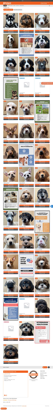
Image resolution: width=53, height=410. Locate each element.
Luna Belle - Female (39, 292)
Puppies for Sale (10, 5)
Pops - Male (6, 292)
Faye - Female (38, 49)
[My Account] (49, 6)
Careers (14, 5)
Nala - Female (7, 249)
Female (21, 292)
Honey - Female (7, 49)
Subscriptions (22, 5)
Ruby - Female (38, 159)
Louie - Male (22, 182)
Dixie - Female (22, 226)
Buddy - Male (7, 226)
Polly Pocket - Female (8, 72)
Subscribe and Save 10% (27, 0)
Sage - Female (22, 336)
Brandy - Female (7, 336)
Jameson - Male (38, 72)
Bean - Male (22, 115)
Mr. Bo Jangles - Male (23, 28)
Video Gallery (42, 378)
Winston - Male (7, 182)
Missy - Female (22, 203)
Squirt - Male (6, 359)
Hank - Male (22, 138)
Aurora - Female (38, 249)
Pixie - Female (22, 249)
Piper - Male (6, 159)
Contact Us (42, 376)
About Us (41, 374)
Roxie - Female (38, 182)
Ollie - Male (6, 115)
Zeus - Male (38, 203)
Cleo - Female (7, 269)
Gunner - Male (7, 28)
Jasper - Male (38, 28)
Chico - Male (6, 138)
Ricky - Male (22, 313)
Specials (17, 5)
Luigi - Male (22, 92)
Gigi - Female (38, 269)
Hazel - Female (38, 138)
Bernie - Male (22, 72)
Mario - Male (38, 92)
